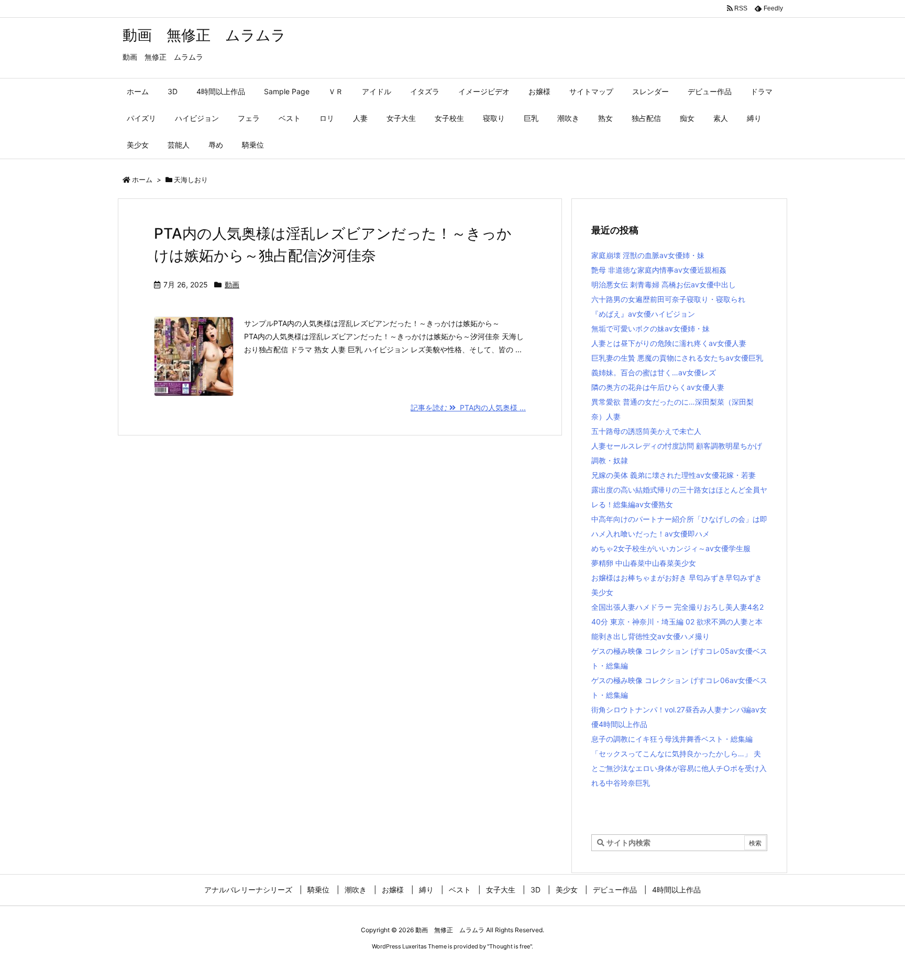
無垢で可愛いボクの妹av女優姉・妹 (650, 328)
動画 (232, 284)
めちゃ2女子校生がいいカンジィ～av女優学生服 (671, 548)
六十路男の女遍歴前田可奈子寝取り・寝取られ (668, 299)
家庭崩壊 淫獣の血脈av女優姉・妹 (647, 255)
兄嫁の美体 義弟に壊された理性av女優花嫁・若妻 (673, 475)
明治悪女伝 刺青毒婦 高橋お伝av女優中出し (663, 284)
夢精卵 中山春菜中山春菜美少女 (643, 562)
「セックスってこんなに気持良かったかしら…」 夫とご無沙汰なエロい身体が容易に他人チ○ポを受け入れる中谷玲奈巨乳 (679, 768)
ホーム (142, 179)
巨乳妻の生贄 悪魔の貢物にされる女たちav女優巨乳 (677, 357)
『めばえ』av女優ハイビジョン (643, 313)
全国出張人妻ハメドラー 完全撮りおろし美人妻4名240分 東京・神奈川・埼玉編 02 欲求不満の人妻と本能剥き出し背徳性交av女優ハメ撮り (677, 621)
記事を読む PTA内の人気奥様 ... (468, 407)
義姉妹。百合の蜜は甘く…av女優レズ (653, 372)
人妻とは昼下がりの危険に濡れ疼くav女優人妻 (668, 343)
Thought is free (509, 946)
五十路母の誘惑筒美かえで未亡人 (646, 431)
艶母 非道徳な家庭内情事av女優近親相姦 (658, 269)
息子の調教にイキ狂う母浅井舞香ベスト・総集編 (672, 738)
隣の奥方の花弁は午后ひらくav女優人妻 (657, 387)
